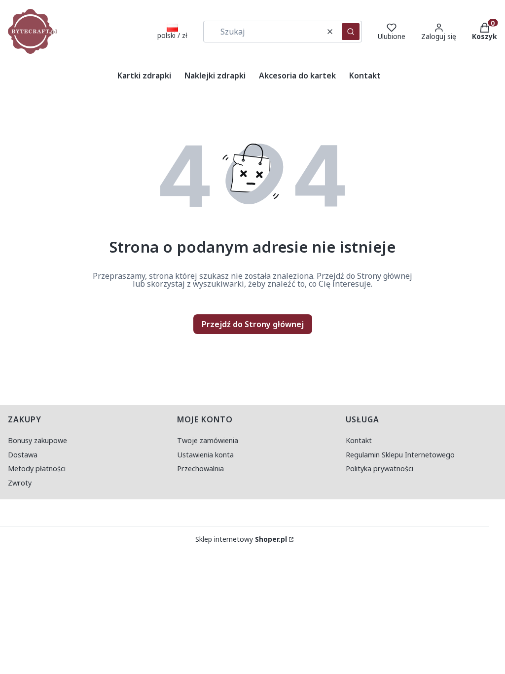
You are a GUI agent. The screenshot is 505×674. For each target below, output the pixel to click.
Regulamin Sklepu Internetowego (400, 454)
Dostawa (22, 454)
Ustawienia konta (205, 454)
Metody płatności (37, 468)
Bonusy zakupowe (37, 440)
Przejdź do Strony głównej (253, 324)
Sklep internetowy (241, 539)
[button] (351, 31)
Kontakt (359, 440)
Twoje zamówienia (207, 440)
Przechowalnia (200, 468)
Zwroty (20, 482)
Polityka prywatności (379, 468)
